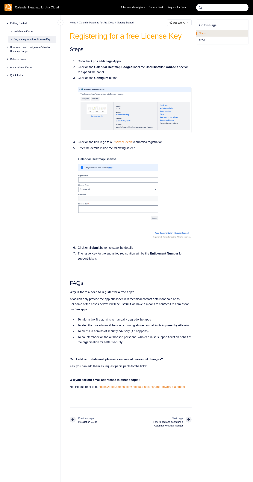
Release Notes (18, 59)
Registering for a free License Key (32, 39)
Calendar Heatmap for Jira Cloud (37, 7)
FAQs (202, 39)
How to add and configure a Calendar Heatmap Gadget (30, 49)
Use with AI (179, 22)
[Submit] (200, 8)
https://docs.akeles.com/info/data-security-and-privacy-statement (142, 386)
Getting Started (18, 23)
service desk (123, 142)
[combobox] (222, 7)
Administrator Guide (21, 67)
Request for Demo (177, 7)
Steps (202, 33)
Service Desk (156, 7)
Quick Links (16, 75)
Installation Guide (23, 31)
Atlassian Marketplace (133, 7)
